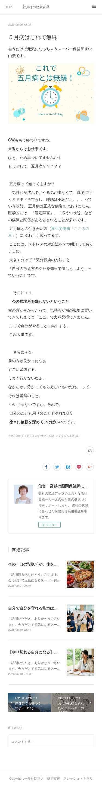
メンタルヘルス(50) (67, 436)
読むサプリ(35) (44, 436)
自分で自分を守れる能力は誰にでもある (42, 608)
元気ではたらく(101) (21, 436)
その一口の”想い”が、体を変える (36, 564)
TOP (8, 6)
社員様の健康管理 (36, 6)
